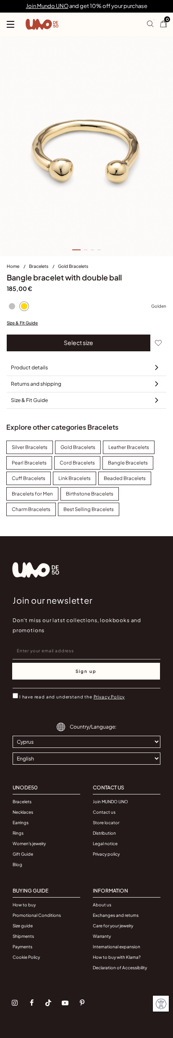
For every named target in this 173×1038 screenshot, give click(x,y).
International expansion (116, 946)
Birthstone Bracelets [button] (89, 493)
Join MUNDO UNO (110, 801)
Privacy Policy (109, 696)
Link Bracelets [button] (74, 478)
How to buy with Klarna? (117, 957)
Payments (22, 946)
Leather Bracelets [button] (128, 447)
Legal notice (105, 843)
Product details (29, 367)
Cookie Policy (26, 957)
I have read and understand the (72, 696)
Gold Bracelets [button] (77, 447)
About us (102, 904)
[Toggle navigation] (10, 24)
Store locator (106, 822)
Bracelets (39, 266)
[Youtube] (65, 1003)
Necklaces (23, 812)
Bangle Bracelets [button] (128, 462)
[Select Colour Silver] (12, 306)
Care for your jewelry (113, 925)
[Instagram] (15, 1003)
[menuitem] (18, 268)
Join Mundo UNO (47, 6)
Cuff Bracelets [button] (28, 478)
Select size (78, 342)
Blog (17, 864)
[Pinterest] (82, 1003)
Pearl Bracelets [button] (29, 462)
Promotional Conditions (37, 915)
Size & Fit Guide (22, 322)
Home (13, 266)
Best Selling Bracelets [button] (88, 509)
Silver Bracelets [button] (29, 447)
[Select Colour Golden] (24, 306)
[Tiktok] (48, 1003)
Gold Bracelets (73, 266)
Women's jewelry (29, 843)
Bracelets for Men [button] (32, 493)
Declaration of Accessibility (120, 967)
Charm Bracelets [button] (31, 509)
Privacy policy (106, 853)
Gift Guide (23, 853)
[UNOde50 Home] (42, 24)
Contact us (104, 812)
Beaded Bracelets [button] (125, 478)
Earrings (21, 822)
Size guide (23, 925)
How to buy (24, 904)
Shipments (23, 936)
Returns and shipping (36, 384)
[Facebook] (31, 1003)
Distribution (104, 833)
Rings (18, 833)
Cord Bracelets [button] (77, 462)
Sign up (86, 671)
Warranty (102, 936)
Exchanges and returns (116, 915)
